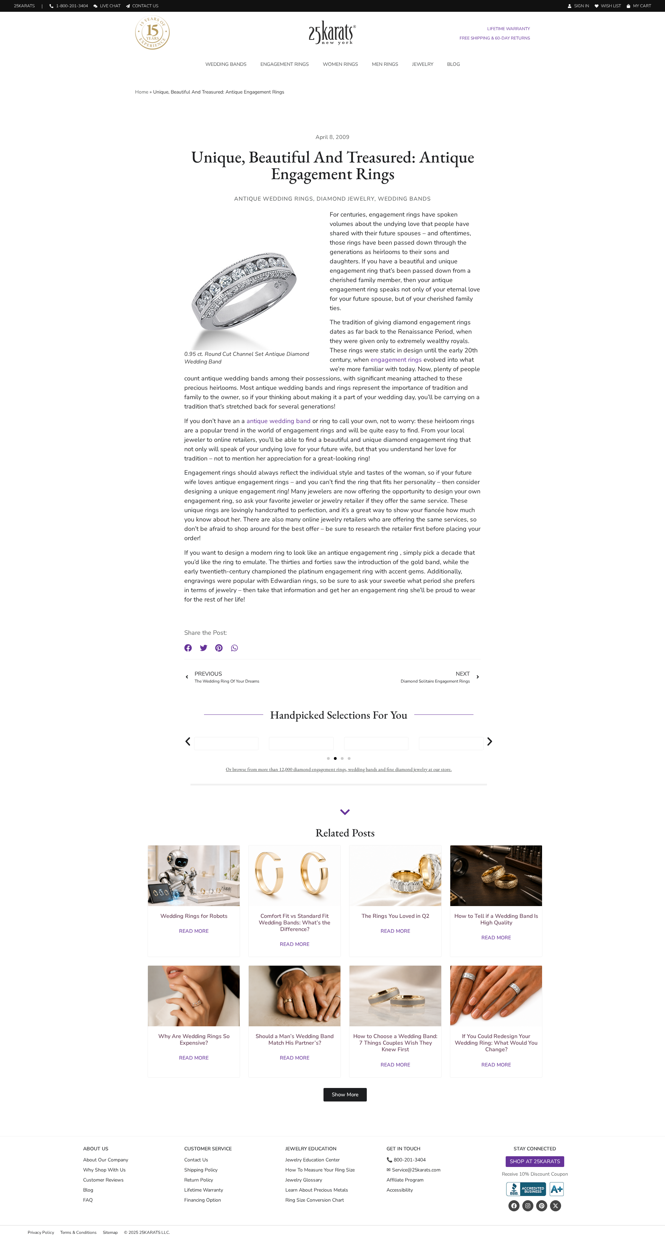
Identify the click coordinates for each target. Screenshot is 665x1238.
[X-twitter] (555, 1205)
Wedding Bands (226, 64)
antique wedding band (278, 421)
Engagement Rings (284, 64)
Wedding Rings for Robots (194, 916)
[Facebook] (514, 1205)
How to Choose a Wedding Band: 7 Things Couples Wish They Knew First (395, 1043)
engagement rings (397, 359)
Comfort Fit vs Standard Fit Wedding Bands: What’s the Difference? (294, 922)
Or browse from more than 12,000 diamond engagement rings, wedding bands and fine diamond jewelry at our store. (339, 769)
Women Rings (340, 64)
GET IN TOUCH (403, 1148)
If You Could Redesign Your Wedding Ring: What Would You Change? (496, 1043)
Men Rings (385, 64)
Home (141, 92)
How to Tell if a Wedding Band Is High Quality (496, 919)
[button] (188, 648)
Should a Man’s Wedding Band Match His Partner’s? (295, 1040)
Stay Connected (535, 1148)
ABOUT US (95, 1148)
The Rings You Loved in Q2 (395, 916)
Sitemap (110, 1232)
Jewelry (422, 64)
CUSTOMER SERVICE (208, 1148)
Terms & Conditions (78, 1232)
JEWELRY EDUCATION (310, 1148)
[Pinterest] (541, 1205)
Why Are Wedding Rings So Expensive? (194, 1040)
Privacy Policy (41, 1232)
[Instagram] (527, 1205)
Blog (453, 64)
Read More (194, 931)
